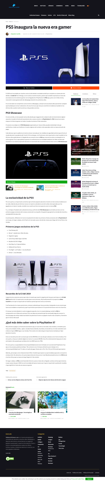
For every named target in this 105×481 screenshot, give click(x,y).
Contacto (97, 472)
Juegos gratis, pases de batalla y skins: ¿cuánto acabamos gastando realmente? (84, 150)
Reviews (50, 463)
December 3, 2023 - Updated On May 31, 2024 (23, 190)
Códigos (50, 5)
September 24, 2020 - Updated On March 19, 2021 (33, 34)
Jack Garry (13, 416)
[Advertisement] (85, 121)
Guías (67, 5)
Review (50, 461)
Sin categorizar (61, 440)
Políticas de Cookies (77, 472)
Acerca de (69, 472)
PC (49, 453)
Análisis (40, 437)
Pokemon (43, 15)
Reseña (50, 458)
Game (39, 449)
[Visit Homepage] (14, 6)
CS (38, 447)
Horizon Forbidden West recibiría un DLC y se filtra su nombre (55, 186)
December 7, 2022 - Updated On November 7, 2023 (52, 190)
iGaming (50, 437)
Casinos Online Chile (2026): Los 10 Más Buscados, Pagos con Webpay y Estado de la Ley (90, 207)
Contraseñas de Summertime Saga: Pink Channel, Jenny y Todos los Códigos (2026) (90, 100)
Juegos (50, 439)
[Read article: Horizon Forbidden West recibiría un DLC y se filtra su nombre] (40, 187)
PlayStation (16, 21)
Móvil (39, 461)
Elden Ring (71, 15)
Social (60, 443)
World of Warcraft (62, 15)
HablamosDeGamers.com (12, 437)
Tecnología (81, 5)
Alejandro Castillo (15, 34)
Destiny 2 (40, 453)
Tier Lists (61, 448)
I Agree (89, 479)
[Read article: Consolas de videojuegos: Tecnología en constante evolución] (9, 187)
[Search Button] (98, 15)
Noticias (43, 5)
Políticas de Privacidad (88, 472)
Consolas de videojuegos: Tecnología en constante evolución (23, 186)
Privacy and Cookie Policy (77, 479)
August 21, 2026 (77, 153)
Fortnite (40, 457)
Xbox (49, 450)
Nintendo (51, 444)
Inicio (36, 5)
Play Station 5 (52, 456)
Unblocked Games (35, 15)
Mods (73, 5)
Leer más (8, 453)
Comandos (59, 5)
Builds (39, 439)
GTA (54, 15)
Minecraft (40, 459)
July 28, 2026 (86, 166)
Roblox (50, 15)
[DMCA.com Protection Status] (10, 458)
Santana (44, 416)
